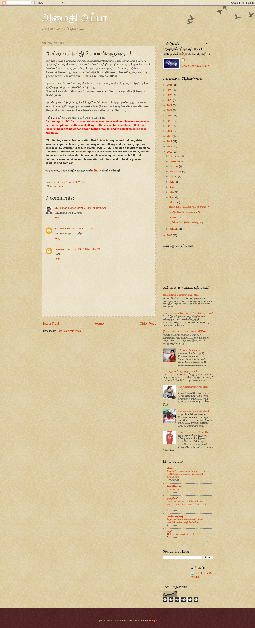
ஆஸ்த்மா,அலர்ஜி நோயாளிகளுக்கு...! (187, 222)
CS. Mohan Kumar (65, 207)
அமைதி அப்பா (75, 17)
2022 (170, 105)
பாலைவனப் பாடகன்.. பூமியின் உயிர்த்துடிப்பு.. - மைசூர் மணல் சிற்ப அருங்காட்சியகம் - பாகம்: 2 (187, 504)
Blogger (153, 620)
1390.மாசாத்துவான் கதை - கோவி (182, 534)
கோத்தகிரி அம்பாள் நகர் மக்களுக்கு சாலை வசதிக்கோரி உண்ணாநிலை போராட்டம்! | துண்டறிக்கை (186, 474)
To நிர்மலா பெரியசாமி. (189, 349)
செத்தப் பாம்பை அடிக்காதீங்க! (193, 410)
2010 (170, 151)
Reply (58, 217)
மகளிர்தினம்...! (176, 217)
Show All (209, 542)
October (174, 166)
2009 (170, 235)
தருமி (169, 531)
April (172, 197)
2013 (170, 136)
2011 (170, 146)
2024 (170, 95)
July (172, 181)
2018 (170, 125)
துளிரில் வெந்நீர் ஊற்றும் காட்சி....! (186, 212)
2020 (170, 115)
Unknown (60, 249)
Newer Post (50, 323)
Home (99, 323)
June (173, 187)
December (175, 156)
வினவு (170, 468)
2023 (170, 100)
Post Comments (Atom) (69, 330)
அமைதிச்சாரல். (174, 486)
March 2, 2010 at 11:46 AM (91, 207)
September (176, 171)
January (174, 228)
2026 (170, 84)
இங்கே (97, 170)
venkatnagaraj (175, 516)
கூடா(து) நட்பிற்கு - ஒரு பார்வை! (181, 371)
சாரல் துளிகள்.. (174, 489)
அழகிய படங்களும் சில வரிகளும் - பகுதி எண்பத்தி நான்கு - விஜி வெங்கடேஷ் (185, 520)
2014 (170, 131)
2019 (170, 120)
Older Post (148, 323)
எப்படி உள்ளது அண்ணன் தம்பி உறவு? (181, 294)
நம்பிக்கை (59, 185)
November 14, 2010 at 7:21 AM (76, 228)
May (172, 192)
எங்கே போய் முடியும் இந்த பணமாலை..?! (189, 206)
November (175, 161)
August (174, 176)
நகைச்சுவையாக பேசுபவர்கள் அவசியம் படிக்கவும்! (188, 313)
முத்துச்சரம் (172, 498)
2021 (170, 110)
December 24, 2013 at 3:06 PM (83, 249)
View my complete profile (195, 65)
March (173, 202)
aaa (56, 228)
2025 (170, 90)
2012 (170, 141)
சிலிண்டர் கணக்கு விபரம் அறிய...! (195, 432)
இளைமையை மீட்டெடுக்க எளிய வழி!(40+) (184, 331)
